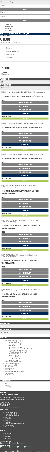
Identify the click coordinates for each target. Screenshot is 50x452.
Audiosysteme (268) (11, 365)
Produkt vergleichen (25, 102)
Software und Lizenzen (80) (18, 350)
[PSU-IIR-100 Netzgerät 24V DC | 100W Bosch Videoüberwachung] (23, 92)
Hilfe (6, 383)
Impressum (8, 435)
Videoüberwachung (11, 412)
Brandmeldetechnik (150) (13, 362)
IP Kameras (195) (14, 342)
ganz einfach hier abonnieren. (9, 407)
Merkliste (8, 28)
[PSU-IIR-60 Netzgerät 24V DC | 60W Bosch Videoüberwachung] (22, 123)
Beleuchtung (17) (14, 355)
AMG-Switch (8, 420)
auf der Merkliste (25, 106)
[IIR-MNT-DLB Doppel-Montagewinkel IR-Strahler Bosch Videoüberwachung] (25, 257)
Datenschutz (9, 433)
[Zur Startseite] (2, 12)
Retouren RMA (9, 374)
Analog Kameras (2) (15, 344)
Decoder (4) (13, 345)
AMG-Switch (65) (10, 368)
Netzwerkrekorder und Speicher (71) (20, 349)
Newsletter (9, 26)
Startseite (8, 25)
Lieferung (8, 387)
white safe (8, 419)
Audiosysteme (9, 417)
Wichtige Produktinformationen (14, 371)
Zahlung (7, 385)
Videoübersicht (9, 373)
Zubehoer (17, 358)
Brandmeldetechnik (11, 414)
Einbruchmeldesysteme (12, 416)
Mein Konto (9, 30)
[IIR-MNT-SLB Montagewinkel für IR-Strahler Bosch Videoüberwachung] (25, 290)
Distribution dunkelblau (42, 451)
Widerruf (7, 436)
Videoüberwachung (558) (13, 341)
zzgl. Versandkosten (13, 42)
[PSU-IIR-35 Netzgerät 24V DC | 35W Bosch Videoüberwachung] (22, 154)
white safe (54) (9, 366)
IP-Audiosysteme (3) (15, 347)
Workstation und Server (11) (18, 352)
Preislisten (8, 370)
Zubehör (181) (13, 360)
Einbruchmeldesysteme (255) (14, 363)
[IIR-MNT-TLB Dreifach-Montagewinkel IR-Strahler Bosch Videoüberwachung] (25, 222)
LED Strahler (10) (19, 357)
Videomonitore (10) (15, 354)
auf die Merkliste (25, 110)
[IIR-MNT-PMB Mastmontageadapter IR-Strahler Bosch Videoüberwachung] (25, 187)
